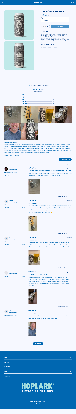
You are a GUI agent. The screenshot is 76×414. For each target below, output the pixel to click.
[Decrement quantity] (44, 26)
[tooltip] (16, 142)
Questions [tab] (17, 156)
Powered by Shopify (41, 401)
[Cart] (73, 2)
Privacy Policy (46, 398)
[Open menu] (2, 2)
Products (6, 7)
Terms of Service (37, 398)
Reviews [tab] (8, 156)
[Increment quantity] (47, 26)
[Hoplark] (38, 2)
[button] (48, 15)
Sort (56, 165)
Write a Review (66, 160)
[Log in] (71, 2)
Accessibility (29, 398)
